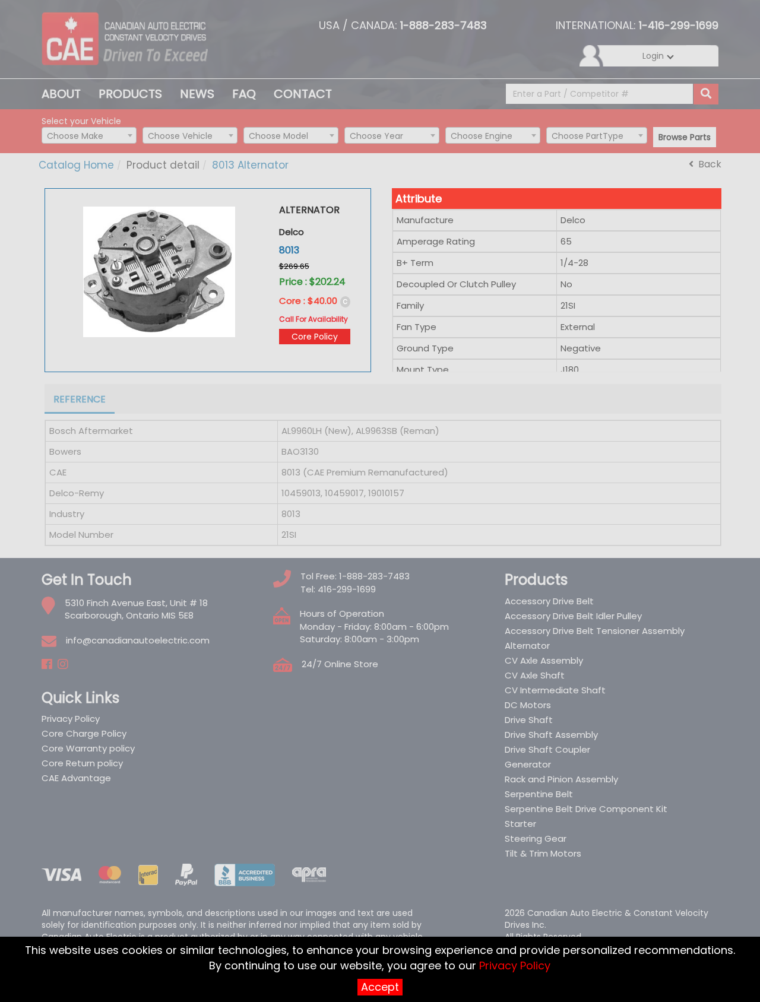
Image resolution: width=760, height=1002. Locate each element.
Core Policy (315, 337)
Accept (380, 986)
